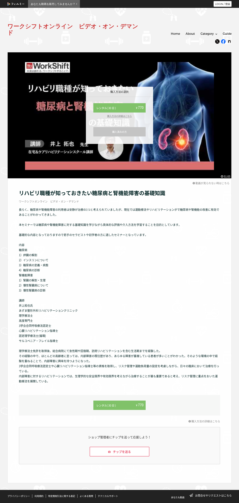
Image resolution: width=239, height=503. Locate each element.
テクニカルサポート (108, 496)
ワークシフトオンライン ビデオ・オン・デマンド (49, 201)
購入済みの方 (119, 131)
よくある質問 (86, 496)
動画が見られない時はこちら (212, 183)
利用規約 (39, 496)
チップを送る (121, 451)
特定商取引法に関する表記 (61, 496)
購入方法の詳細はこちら (119, 116)
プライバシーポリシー (18, 496)
